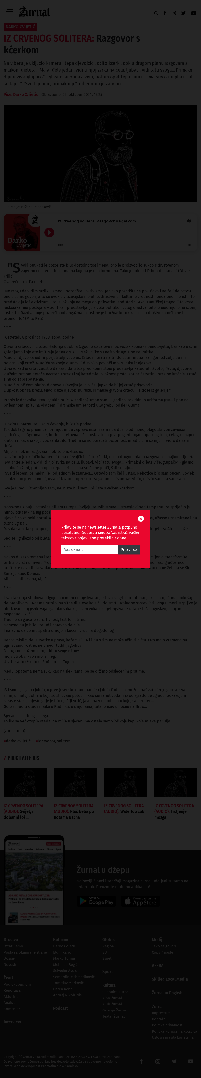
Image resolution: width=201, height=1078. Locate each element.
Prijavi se (129, 549)
